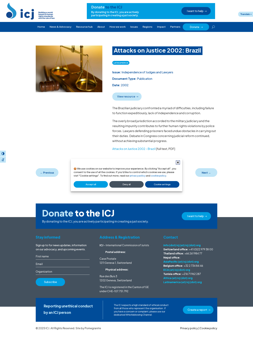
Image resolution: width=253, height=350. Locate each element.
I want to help (195, 11)
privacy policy (138, 175)
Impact (161, 26)
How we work (118, 26)
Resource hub (84, 26)
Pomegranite (93, 328)
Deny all (127, 184)
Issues (134, 26)
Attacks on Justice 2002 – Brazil (133, 148)
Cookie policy (208, 328)
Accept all (91, 184)
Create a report (197, 309)
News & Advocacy (60, 26)
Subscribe (50, 282)
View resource (126, 96)
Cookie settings (162, 184)
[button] (177, 162)
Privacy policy (189, 328)
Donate (196, 27)
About (101, 26)
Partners (175, 26)
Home (41, 26)
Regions (147, 26)
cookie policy (158, 175)
